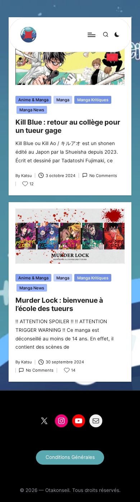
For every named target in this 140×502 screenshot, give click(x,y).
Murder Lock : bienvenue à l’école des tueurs (59, 304)
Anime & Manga (33, 99)
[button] (70, 457)
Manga (62, 99)
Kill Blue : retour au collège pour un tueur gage (67, 126)
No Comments (103, 175)
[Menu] (91, 35)
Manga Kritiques (92, 99)
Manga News (31, 109)
